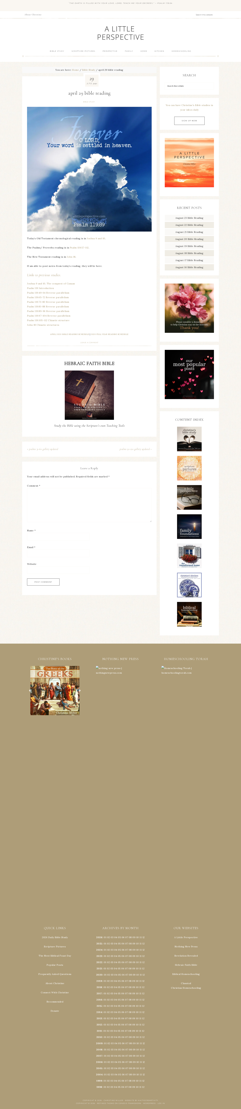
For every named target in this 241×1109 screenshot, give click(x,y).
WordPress (149, 1103)
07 (126, 937)
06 (123, 937)
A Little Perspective (120, 32)
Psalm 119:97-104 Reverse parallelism (48, 315)
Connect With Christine (55, 992)
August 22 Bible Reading (189, 225)
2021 (99, 968)
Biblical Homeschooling (186, 974)
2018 (99, 987)
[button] (55, 690)
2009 (99, 1043)
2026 (99, 937)
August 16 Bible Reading (189, 267)
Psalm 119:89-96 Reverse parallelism (48, 311)
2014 (99, 1012)
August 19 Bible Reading (189, 246)
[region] (55, 690)
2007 (99, 1055)
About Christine (55, 983)
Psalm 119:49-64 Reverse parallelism (48, 292)
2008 (99, 1049)
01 (105, 937)
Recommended (55, 1001)
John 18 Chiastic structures (43, 324)
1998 (99, 1087)
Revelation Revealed (186, 955)
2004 (99, 1074)
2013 (99, 1018)
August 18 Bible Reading (189, 253)
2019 (99, 981)
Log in (161, 1103)
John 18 (71, 256)
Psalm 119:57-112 (79, 247)
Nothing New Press (186, 946)
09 (133, 943)
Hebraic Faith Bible (186, 964)
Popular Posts (55, 964)
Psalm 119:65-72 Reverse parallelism (48, 297)
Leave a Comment (89, 342)
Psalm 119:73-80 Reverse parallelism (48, 301)
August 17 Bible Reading (189, 260)
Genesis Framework (130, 1103)
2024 (99, 949)
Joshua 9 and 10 (96, 238)
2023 (99, 956)
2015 (99, 1005)
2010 (99, 1037)
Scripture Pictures (55, 946)
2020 (99, 974)
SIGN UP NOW (189, 121)
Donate (55, 1010)
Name (31, 530)
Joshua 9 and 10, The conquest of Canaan (51, 283)
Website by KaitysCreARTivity (141, 1100)
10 (137, 943)
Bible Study (89, 102)
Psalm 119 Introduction (40, 288)
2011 (99, 1030)
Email (31, 547)
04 (115, 937)
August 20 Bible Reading (189, 239)
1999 (99, 1080)
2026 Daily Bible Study (55, 937)
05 (119, 937)
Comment (33, 485)
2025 (99, 943)
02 (108, 937)
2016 (99, 999)
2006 (99, 1062)
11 (141, 943)
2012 (99, 1024)
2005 (99, 1068)
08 (130, 937)
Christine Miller (113, 1100)
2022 (99, 962)
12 (143, 943)
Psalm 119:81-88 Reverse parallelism (48, 306)
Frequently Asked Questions (54, 974)
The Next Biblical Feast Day (55, 955)
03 (112, 937)
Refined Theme (105, 1103)
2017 (99, 993)
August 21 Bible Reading (189, 232)
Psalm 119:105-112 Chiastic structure (48, 320)
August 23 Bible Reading (189, 217)
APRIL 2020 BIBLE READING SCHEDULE (69, 334)
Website (32, 564)
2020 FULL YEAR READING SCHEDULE (110, 334)
